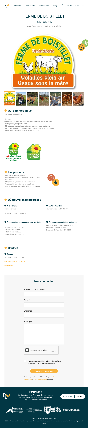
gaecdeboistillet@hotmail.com (15, 261)
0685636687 (9, 265)
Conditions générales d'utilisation (29, 421)
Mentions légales (45, 421)
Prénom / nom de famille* (34, 289)
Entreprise (28, 311)
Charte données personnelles (59, 421)
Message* (28, 321)
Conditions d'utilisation (40, 379)
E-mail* (27, 300)
